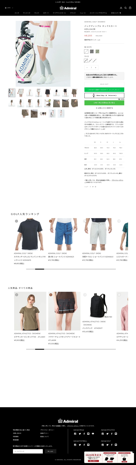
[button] (30, 269)
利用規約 (102, 180)
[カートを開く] (130, 8)
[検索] (126, 8)
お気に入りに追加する (105, 108)
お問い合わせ (17, 433)
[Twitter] (92, 186)
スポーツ (46, 13)
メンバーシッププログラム (98, 13)
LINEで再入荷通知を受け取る (104, 103)
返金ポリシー (44, 433)
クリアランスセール (59, 13)
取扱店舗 (16, 440)
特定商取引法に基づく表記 (21, 430)
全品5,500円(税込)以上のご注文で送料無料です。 (101, 75)
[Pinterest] (95, 186)
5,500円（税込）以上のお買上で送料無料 (67, 2)
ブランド (73, 13)
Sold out (104, 84)
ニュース (83, 13)
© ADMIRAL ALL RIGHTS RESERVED (68, 459)
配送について (44, 436)
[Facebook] (90, 186)
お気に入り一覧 (116, 13)
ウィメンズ (26, 13)
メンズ (17, 13)
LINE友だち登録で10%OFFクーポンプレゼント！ (104, 90)
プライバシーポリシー (73, 426)
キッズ (37, 13)
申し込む (50, 451)
